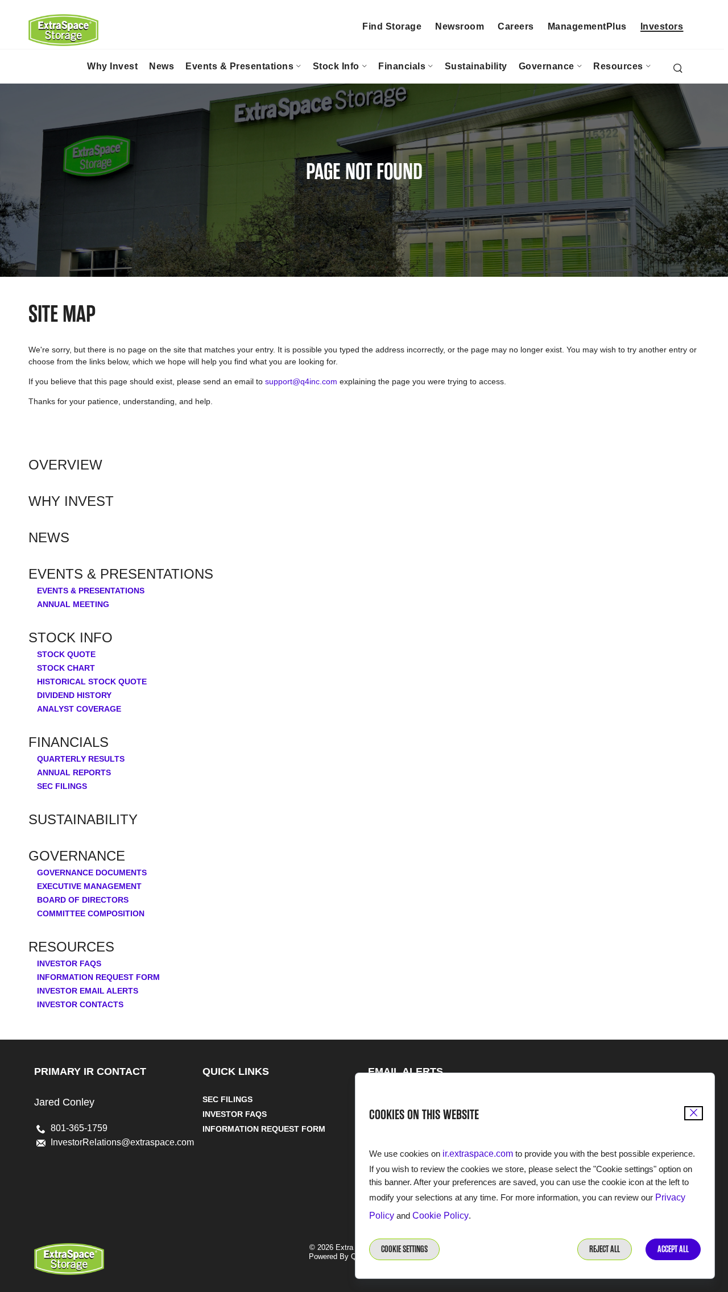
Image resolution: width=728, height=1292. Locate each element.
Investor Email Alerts (87, 991)
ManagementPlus (587, 26)
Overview (65, 465)
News (48, 538)
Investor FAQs (69, 963)
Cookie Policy (440, 1215)
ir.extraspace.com (477, 1153)
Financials (68, 742)
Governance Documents (92, 872)
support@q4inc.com (301, 381)
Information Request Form (98, 977)
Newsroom (459, 26)
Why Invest (71, 501)
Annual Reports (74, 772)
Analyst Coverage (79, 709)
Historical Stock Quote (92, 682)
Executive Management (89, 886)
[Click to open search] (678, 69)
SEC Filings (62, 786)
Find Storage (391, 26)
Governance (76, 856)
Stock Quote (66, 654)
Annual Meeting (73, 604)
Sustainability (83, 819)
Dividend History (74, 695)
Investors (662, 26)
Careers (516, 26)
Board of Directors (83, 900)
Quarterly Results (81, 759)
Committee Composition (90, 913)
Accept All (673, 1249)
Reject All (604, 1249)
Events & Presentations (120, 574)
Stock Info (70, 638)
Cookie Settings (404, 1249)
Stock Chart (66, 668)
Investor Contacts (80, 1004)
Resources (71, 947)
